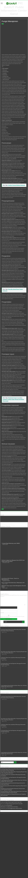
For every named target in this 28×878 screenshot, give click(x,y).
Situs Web (2, 612)
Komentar (2, 596)
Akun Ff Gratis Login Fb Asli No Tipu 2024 (13, 802)
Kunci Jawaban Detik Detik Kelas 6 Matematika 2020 (13, 582)
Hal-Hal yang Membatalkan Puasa (7, 524)
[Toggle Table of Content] (3, 66)
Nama (1, 605)
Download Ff (9, 805)
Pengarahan (5, 73)
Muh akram (3, 806)
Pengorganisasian (5, 71)
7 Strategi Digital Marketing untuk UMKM (11, 543)
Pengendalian (5, 74)
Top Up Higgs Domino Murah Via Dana (14, 808)
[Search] (23, 622)
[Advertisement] (14, 39)
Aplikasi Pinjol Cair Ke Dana (12, 806)
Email (1, 609)
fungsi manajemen (5, 68)
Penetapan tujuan (5, 76)
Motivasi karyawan (6, 79)
